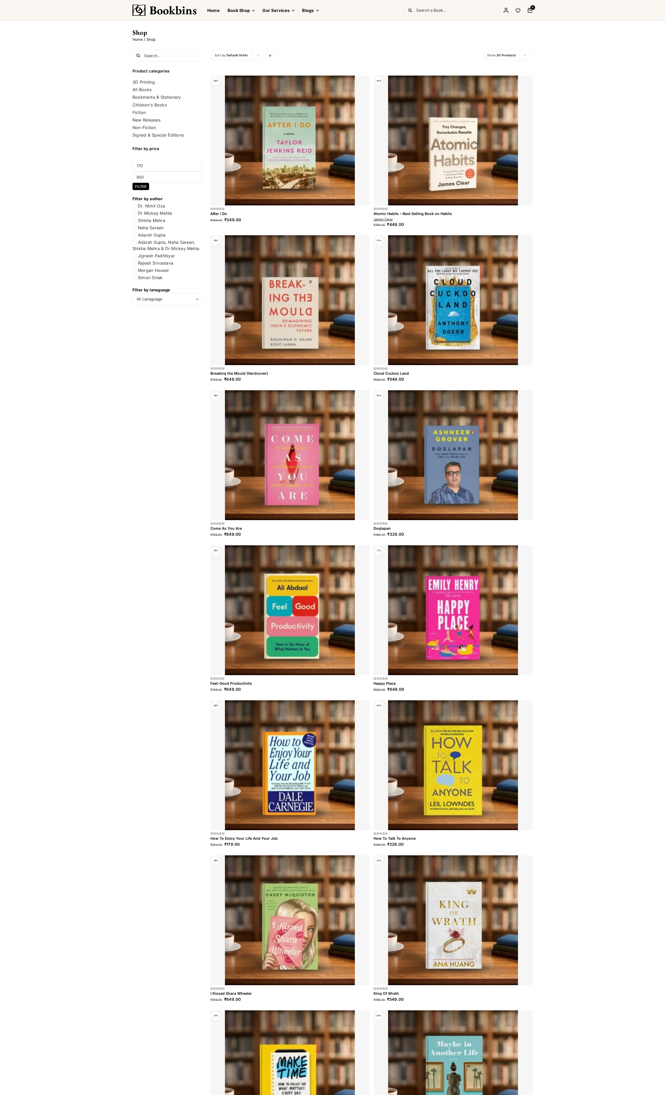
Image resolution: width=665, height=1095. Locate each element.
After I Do (218, 214)
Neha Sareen (151, 227)
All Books (141, 89)
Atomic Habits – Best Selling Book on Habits (413, 214)
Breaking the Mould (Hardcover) (239, 373)
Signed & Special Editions (158, 135)
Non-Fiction (144, 127)
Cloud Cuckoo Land (391, 633)
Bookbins (173, 10)
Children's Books (149, 105)
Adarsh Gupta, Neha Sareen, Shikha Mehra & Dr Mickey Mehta (165, 245)
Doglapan (382, 1048)
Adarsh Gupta (151, 235)
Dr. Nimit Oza (151, 206)
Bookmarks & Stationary (156, 97)
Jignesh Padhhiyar (156, 255)
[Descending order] (270, 55)
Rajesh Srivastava (155, 263)
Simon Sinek (150, 277)
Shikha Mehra (151, 220)
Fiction (139, 112)
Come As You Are (226, 1048)
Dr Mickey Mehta (155, 213)
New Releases (146, 120)
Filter (140, 186)
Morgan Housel (153, 270)
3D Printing (143, 82)
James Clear (383, 219)
